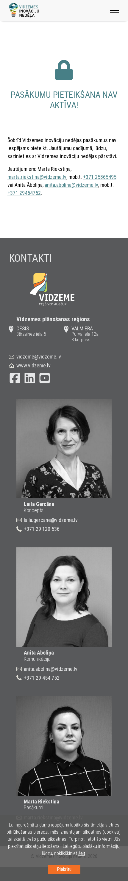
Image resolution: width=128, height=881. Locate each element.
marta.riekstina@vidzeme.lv (36, 177)
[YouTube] (45, 378)
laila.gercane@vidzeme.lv (51, 520)
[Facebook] (15, 378)
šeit (81, 853)
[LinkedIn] (30, 378)
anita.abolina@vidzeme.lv (71, 185)
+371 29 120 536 (42, 529)
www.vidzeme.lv (33, 365)
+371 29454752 (24, 193)
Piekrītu (64, 869)
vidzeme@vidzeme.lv (38, 356)
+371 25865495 (99, 177)
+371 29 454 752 (42, 678)
